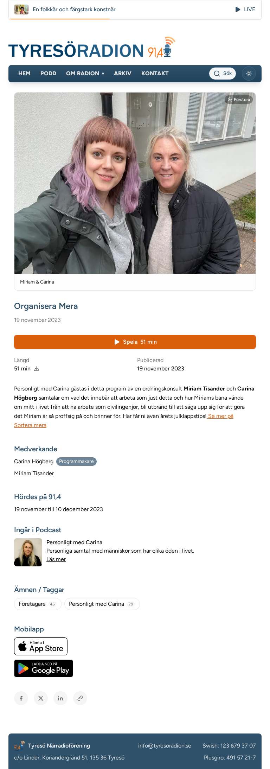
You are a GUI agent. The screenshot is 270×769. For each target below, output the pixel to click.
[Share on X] (41, 698)
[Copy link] (80, 698)
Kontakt (155, 73)
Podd (48, 73)
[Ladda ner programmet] (36, 368)
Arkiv (122, 73)
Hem (24, 73)
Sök (227, 73)
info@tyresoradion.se (164, 745)
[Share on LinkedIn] (60, 698)
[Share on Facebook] (21, 698)
